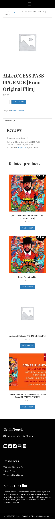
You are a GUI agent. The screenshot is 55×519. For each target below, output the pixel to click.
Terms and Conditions (13, 475)
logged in (22, 148)
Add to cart (18, 102)
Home (5, 12)
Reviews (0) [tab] (10, 121)
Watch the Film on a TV (13, 467)
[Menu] (29, 4)
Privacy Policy (9, 471)
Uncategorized (14, 12)
